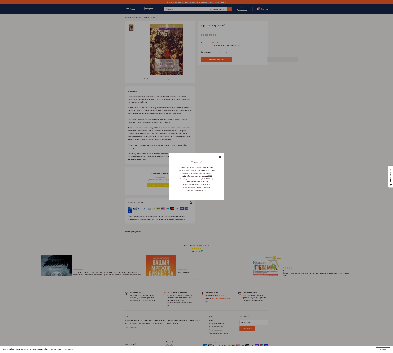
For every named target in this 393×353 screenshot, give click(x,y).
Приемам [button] (383, 349)
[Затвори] (220, 156)
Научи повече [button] (68, 349)
